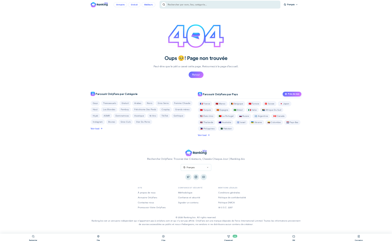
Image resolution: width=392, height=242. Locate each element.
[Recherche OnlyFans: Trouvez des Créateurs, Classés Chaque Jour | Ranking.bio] (99, 4)
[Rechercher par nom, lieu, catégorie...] (163, 4)
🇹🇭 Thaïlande (206, 122)
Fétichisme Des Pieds (145, 109)
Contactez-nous (146, 202)
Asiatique (139, 116)
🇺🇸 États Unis (206, 116)
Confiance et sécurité (189, 197)
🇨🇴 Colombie (274, 122)
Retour (196, 74)
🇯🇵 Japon (284, 103)
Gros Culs (126, 122)
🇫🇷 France (205, 103)
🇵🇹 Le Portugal (226, 116)
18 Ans (152, 116)
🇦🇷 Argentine (261, 116)
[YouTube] (204, 177)
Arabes (137, 103)
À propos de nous (147, 192)
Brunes (111, 122)
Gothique (178, 116)
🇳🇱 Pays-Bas (292, 122)
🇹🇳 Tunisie (254, 103)
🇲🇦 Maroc (220, 103)
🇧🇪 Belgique (237, 103)
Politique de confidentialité (232, 197)
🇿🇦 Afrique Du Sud (271, 110)
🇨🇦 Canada (278, 116)
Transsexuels (109, 103)
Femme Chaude (182, 103)
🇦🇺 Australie (225, 122)
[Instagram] (196, 177)
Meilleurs (148, 5)
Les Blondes (109, 109)
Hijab (95, 116)
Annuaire (120, 5)
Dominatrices (122, 116)
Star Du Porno (143, 122)
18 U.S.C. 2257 (225, 207)
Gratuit (134, 5)
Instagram (98, 122)
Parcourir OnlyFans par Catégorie (116, 94)
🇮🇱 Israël (241, 122)
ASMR (107, 116)
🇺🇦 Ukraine (256, 122)
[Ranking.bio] (196, 152)
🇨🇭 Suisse (269, 103)
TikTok (165, 116)
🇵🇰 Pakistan (226, 128)
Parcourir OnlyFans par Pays (220, 94)
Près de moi (293, 94)
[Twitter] (188, 177)
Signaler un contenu (188, 202)
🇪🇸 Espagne (222, 110)
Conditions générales (229, 192)
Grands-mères (182, 109)
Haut (95, 109)
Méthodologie (185, 192)
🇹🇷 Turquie (205, 110)
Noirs (149, 103)
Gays (95, 103)
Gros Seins (163, 103)
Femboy (125, 109)
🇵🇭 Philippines (207, 128)
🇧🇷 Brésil (238, 110)
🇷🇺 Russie (244, 116)
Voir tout (95, 128)
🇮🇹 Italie (252, 110)
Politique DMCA (226, 202)
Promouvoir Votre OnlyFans (152, 207)
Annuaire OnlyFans (147, 197)
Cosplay (166, 109)
